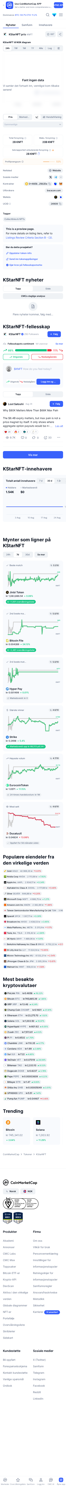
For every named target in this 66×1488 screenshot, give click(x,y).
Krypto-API (9, 1279)
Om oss (37, 1240)
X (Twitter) (39, 1359)
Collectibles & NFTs (14, 219)
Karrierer (38, 1311)
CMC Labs (9, 1253)
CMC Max (9, 1259)
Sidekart (8, 1337)
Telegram (38, 1372)
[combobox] (33, 124)
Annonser (8, 1247)
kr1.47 (23, 1081)
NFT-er (7, 1311)
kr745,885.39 (26, 998)
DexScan (8, 1285)
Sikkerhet (38, 1305)
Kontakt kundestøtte (15, 1372)
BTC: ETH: (26, 15)
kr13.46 (22, 1004)
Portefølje (8, 1318)
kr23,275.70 (27, 1015)
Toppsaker (9, 1266)
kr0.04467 (27, 1098)
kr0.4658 (25, 993)
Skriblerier (9, 1331)
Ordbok (7, 1385)
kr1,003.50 (25, 1020)
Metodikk (38, 1298)
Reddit (37, 1391)
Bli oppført (9, 1359)
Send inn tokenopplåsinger (23, 259)
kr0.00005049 (29, 1087)
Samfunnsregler (42, 1285)
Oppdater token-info (20, 253)
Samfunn (38, 1366)
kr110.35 (25, 1043)
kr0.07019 (26, 1059)
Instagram (39, 1379)
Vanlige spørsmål (13, 1379)
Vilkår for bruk (41, 1247)
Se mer (59, 343)
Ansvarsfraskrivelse (45, 1292)
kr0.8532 (20, 1037)
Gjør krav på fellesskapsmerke (25, 265)
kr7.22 (20, 1054)
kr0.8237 (26, 1070)
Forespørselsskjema (15, 1366)
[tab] (37, 117)
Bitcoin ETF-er (11, 1272)
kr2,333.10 (26, 1065)
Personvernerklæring (45, 1253)
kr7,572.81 (24, 1031)
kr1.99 (24, 1048)
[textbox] (37, 371)
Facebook (39, 1385)
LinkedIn (38, 1398)
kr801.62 (27, 1026)
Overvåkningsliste (14, 1324)
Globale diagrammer (15, 1305)
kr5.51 (24, 1092)
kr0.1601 (29, 1009)
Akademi (8, 1240)
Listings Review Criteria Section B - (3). (29, 237)
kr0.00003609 (27, 1076)
